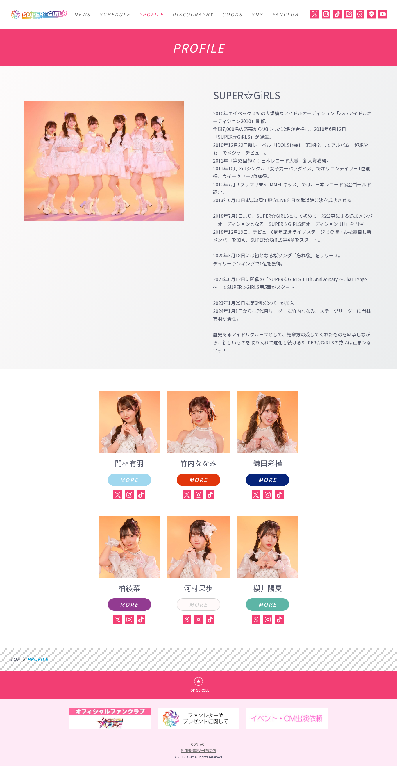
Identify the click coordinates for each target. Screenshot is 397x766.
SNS (257, 14)
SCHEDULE (114, 14)
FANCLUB (285, 14)
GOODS (232, 14)
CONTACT (198, 744)
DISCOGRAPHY (192, 14)
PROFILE (151, 14)
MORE (129, 479)
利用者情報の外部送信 (198, 750)
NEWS (82, 14)
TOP (15, 659)
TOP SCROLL (198, 690)
